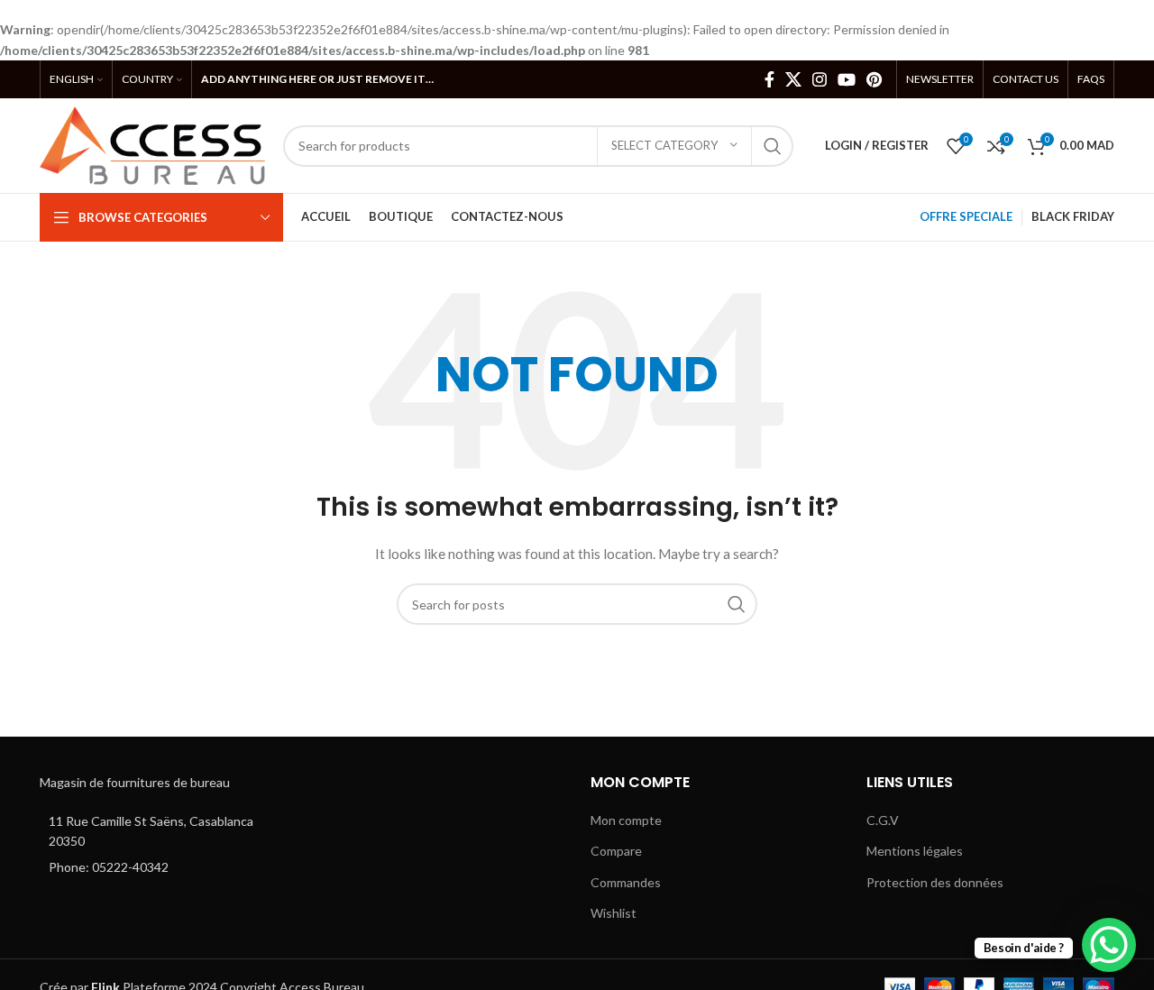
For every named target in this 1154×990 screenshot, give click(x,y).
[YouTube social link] (846, 79)
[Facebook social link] (769, 79)
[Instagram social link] (819, 79)
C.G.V (882, 820)
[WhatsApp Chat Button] (1109, 945)
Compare (616, 850)
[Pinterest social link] (874, 79)
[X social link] (793, 79)
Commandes (626, 882)
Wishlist (614, 913)
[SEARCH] (772, 146)
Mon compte (626, 820)
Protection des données (934, 882)
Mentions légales (914, 850)
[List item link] (164, 867)
